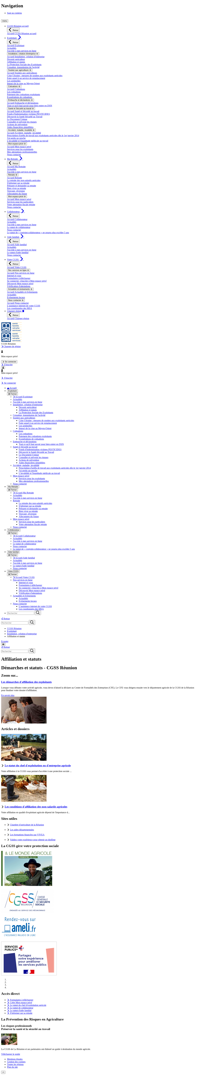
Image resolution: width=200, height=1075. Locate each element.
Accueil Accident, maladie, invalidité (24, 133)
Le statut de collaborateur (18, 227)
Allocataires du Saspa (17, 193)
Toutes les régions (15, 1064)
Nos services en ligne (17, 270)
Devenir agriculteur (16, 59)
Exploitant (12, 631)
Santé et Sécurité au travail (20, 108)
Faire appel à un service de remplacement (26, 78)
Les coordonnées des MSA (19, 308)
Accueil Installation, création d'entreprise (26, 56)
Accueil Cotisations (16, 89)
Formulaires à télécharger (18, 278)
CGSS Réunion (14, 628)
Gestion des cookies (16, 1061)
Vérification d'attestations (18, 286)
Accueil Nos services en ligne (20, 273)
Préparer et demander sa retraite (21, 185)
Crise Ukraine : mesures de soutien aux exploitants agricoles (34, 75)
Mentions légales (15, 1059)
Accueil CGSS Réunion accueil (21, 33)
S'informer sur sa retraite (18, 183)
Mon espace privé (16, 144)
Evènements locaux (16, 297)
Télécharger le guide (10, 1054)
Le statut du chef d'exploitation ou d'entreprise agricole (38, 765)
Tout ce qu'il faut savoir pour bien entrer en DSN (29, 105)
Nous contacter (14, 154)
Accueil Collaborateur (17, 219)
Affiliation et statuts (16, 62)
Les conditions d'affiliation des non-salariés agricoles (36, 806)
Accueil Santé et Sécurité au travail (23, 111)
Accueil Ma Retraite (16, 166)
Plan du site (12, 1067)
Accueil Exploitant (15, 45)
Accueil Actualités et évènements (22, 292)
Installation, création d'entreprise (22, 54)
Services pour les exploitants (20, 149)
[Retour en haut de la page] (3, 1072)
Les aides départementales (22, 829)
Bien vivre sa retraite (16, 188)
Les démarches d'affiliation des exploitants (26, 681)
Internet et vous (14, 275)
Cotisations (13, 86)
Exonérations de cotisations (19, 97)
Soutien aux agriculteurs (18, 70)
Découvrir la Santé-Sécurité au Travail (24, 116)
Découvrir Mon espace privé (20, 283)
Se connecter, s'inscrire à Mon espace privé (27, 281)
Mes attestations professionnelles (22, 152)
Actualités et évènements (19, 289)
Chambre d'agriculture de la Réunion (27, 824)
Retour (15, 30)
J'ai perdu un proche (16, 138)
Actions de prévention (17, 124)
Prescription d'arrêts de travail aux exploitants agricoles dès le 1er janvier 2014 (43, 135)
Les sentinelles (13, 81)
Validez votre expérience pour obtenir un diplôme (32, 839)
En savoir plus (7, 695)
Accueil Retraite (14, 177)
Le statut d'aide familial (17, 252)
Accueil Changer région (18, 318)
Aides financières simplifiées (20, 127)
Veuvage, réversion (16, 191)
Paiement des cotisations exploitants (23, 94)
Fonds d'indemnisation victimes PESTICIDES (28, 114)
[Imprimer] (3, 644)
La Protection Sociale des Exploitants (24, 64)
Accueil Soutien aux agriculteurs (22, 73)
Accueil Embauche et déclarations (22, 103)
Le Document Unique (17, 119)
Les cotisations (14, 92)
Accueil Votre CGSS (16, 267)
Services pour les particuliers (20, 202)
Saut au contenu (14, 13)
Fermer (13, 394)
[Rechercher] (38, 612)
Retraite (11, 175)
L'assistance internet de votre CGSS (23, 305)
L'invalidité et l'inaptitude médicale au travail (27, 141)
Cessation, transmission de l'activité (23, 67)
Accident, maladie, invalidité (20, 130)
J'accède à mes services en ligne (21, 51)
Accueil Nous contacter (18, 303)
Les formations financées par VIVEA (27, 834)
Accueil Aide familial (17, 244)
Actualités (11, 48)
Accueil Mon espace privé (19, 146)
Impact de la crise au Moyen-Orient (23, 83)
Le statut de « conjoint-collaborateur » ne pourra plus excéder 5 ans (38, 232)
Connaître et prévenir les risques (22, 122)
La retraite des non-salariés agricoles (23, 180)
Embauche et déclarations (19, 100)
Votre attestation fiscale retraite (21, 204)
